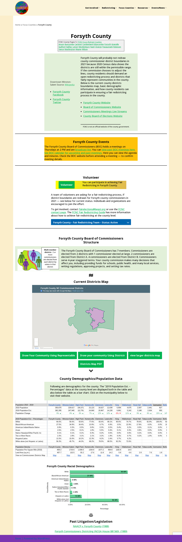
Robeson (117, 47)
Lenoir (75, 47)
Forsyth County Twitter (61, 101)
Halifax (69, 47)
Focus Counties (29, 25)
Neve (18, 538)
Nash (92, 47)
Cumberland (87, 44)
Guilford (62, 47)
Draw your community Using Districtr (102, 355)
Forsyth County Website (96, 102)
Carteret (78, 44)
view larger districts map (145, 355)
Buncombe (69, 44)
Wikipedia (69, 84)
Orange (98, 47)
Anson (61, 44)
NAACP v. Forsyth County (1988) (91, 526)
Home (17, 25)
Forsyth (107, 44)
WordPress (43, 538)
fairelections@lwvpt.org (92, 209)
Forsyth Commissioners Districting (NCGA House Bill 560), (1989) (91, 531)
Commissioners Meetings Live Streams (105, 111)
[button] (99, 7)
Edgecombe (98, 44)
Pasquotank (107, 47)
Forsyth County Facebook (61, 93)
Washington (69, 49)
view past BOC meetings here (118, 149)
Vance (61, 49)
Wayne (78, 49)
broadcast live (83, 149)
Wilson (85, 49)
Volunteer (67, 184)
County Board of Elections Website (102, 116)
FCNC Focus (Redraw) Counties (90, 42)
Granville (115, 44)
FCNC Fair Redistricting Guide (88, 212)
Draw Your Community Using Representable (48, 355)
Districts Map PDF (91, 364)
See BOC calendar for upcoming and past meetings (73, 152)
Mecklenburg (84, 47)
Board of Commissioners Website (102, 107)
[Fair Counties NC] (22, 8)
